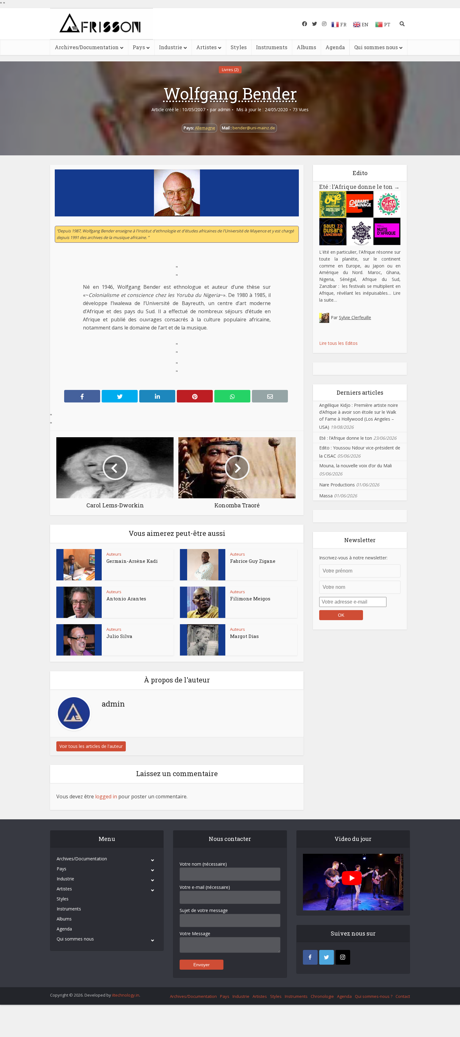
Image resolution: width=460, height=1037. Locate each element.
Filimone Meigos (250, 598)
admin (224, 109)
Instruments (271, 47)
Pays (139, 47)
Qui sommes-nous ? (373, 996)
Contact (403, 996)
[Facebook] (310, 957)
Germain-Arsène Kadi (132, 561)
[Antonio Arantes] (79, 602)
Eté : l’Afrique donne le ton (359, 186)
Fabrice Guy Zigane (252, 561)
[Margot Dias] (202, 640)
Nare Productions (337, 485)
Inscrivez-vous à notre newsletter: (353, 558)
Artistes (206, 47)
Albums (306, 47)
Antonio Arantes (126, 598)
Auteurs (113, 554)
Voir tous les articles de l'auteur (91, 746)
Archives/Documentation (87, 47)
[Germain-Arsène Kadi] (79, 564)
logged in (106, 796)
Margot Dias (244, 636)
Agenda (335, 47)
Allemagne (205, 128)
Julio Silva (119, 636)
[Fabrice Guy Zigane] (202, 564)
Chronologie (322, 996)
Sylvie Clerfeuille (355, 317)
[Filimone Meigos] (202, 602)
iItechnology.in (125, 995)
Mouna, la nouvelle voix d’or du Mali (355, 466)
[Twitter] (326, 957)
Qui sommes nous (376, 47)
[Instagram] (342, 957)
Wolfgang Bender (230, 93)
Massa (326, 496)
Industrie (170, 47)
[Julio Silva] (79, 640)
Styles (239, 47)
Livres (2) (230, 69)
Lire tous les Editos (338, 343)
